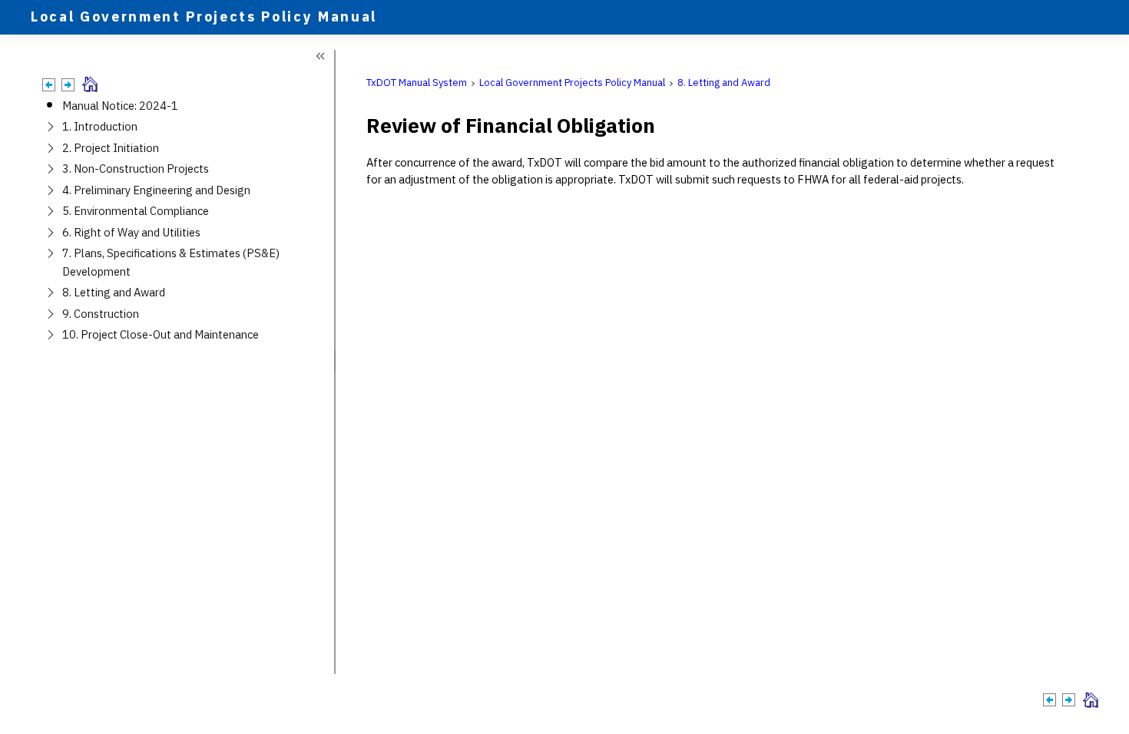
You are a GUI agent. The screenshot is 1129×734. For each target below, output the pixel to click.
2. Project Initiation (110, 148)
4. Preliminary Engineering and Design (156, 190)
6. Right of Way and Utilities (131, 232)
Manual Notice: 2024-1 (120, 105)
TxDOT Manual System (416, 82)
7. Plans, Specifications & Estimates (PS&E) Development (171, 262)
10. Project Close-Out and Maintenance (160, 334)
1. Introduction (99, 126)
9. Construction (100, 313)
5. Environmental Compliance (135, 210)
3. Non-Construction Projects (135, 168)
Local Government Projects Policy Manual (572, 82)
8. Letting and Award (113, 292)
